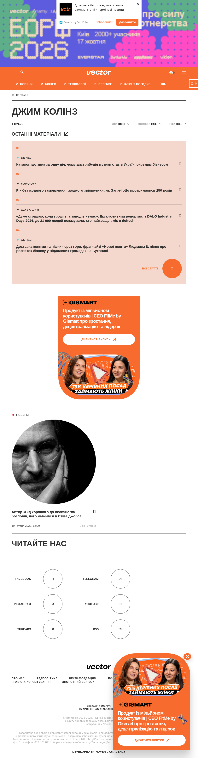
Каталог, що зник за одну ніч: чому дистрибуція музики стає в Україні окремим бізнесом (92, 164)
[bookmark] (180, 163)
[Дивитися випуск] (99, 374)
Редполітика (47, 678)
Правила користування (31, 681)
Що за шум (30, 209)
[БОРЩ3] (99, 33)
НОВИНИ (22, 414)
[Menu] (184, 72)
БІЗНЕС (26, 157)
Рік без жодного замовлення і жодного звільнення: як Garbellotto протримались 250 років (94, 190)
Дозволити (127, 22)
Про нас (18, 678)
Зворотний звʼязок (78, 681)
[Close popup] (187, 656)
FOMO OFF (29, 183)
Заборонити (104, 22)
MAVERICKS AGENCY (111, 751)
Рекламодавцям (82, 678)
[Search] (22, 72)
